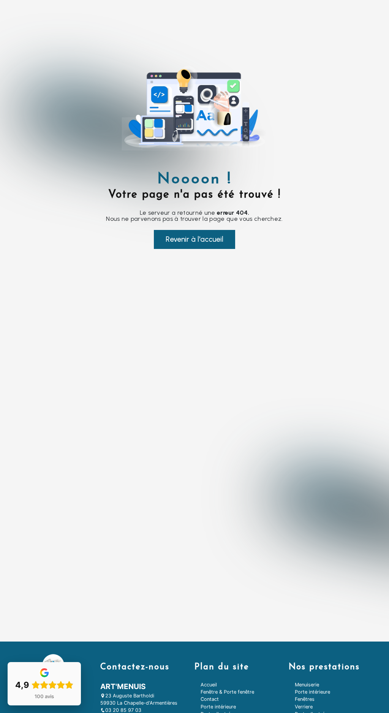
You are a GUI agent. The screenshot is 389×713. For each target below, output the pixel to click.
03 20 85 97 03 (123, 710)
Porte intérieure (218, 707)
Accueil (209, 685)
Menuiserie (307, 685)
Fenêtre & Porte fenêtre (227, 692)
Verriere (304, 707)
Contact (210, 699)
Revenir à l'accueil (194, 239)
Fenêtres (305, 699)
